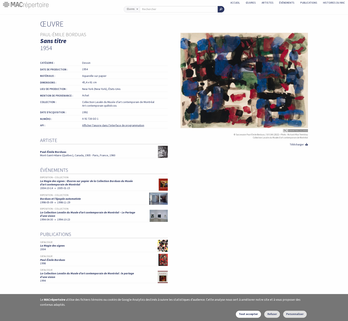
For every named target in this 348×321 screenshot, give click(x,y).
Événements (286, 3)
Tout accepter (248, 314)
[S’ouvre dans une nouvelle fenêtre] (244, 130)
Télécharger (299, 144)
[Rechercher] (221, 9)
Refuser (272, 314)
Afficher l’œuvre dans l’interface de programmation (113, 125)
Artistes (267, 3)
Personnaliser (294, 314)
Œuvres (251, 3)
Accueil (235, 3)
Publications (308, 3)
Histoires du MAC (334, 3)
